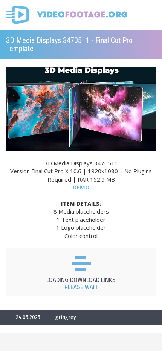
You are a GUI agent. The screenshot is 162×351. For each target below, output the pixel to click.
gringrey (65, 317)
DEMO (81, 187)
